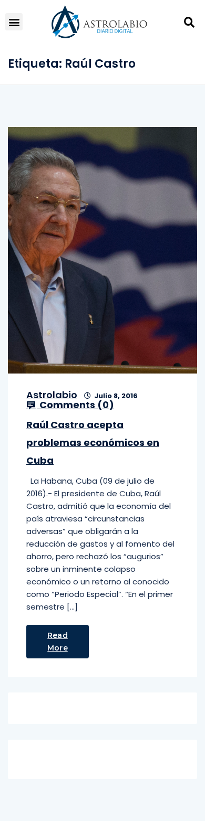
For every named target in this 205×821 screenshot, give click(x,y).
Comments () (75, 405)
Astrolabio (51, 394)
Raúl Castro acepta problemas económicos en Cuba (92, 442)
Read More (57, 642)
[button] (14, 21)
